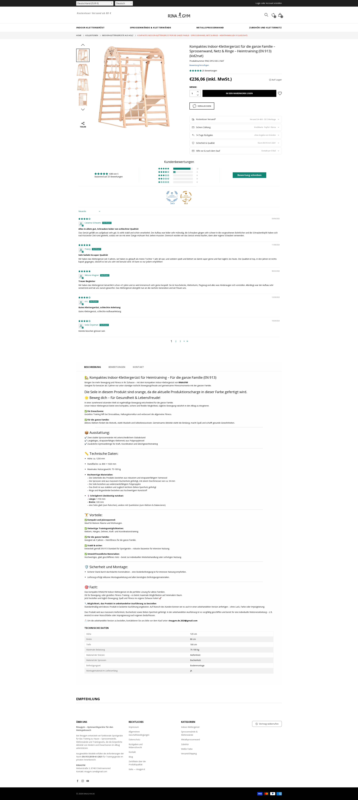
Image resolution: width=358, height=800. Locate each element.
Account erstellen (274, 3)
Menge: (193, 87)
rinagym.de (89, 793)
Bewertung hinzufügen (199, 65)
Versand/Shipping (189, 753)
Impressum (134, 727)
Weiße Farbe (187, 749)
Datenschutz (134, 739)
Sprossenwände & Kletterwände (150, 27)
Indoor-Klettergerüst (90, 27)
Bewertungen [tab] (117, 367)
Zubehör (185, 744)
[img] (84, 218)
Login (258, 3)
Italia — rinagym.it (137, 769)
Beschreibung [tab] (92, 367)
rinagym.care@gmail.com (95, 771)
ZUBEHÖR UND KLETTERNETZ (265, 27)
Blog (131, 756)
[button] (195, 70)
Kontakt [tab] (138, 367)
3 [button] (180, 341)
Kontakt (132, 752)
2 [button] (175, 341)
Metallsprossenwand (210, 27)
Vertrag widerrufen (269, 723)
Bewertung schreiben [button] (249, 175)
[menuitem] (90, 27)
